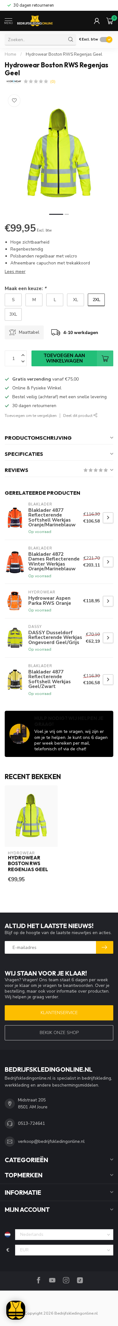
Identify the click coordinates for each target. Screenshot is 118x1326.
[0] (109, 21)
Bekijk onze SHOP (59, 1033)
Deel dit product (78, 415)
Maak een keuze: (25, 288)
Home (10, 54)
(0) (52, 81)
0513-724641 (31, 1123)
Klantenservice (59, 1013)
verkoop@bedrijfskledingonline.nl (51, 1141)
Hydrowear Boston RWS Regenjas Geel (64, 54)
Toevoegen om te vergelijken (31, 415)
